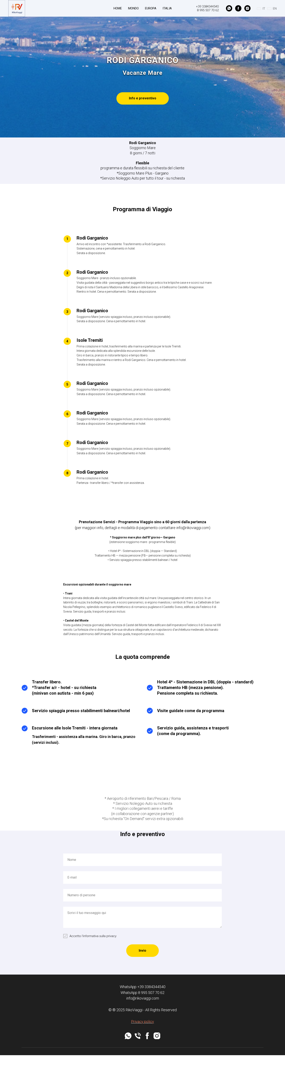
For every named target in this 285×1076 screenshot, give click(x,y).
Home (117, 8)
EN (275, 8)
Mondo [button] (133, 8)
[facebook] (238, 8)
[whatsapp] (229, 8)
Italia (167, 8)
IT (263, 8)
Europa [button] (150, 8)
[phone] (138, 1036)
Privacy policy (142, 1021)
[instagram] (247, 8)
